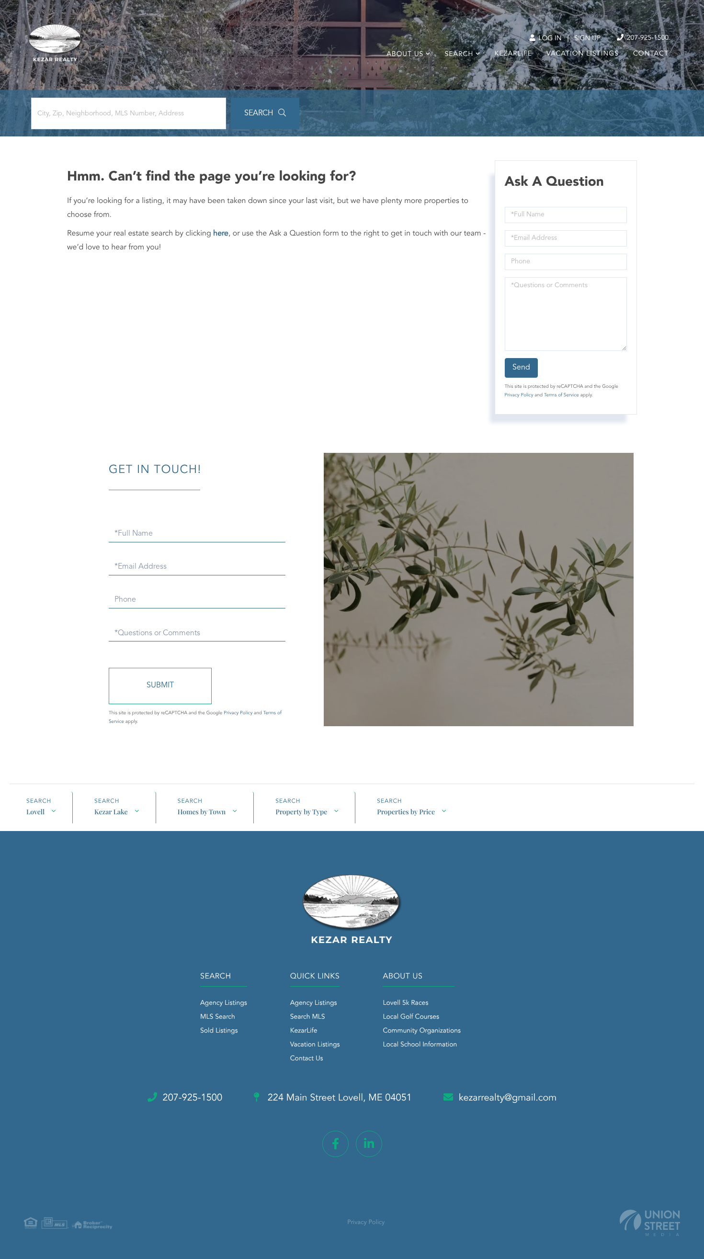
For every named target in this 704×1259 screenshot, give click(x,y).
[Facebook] (335, 1144)
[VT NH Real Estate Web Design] (650, 1223)
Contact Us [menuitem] (306, 1059)
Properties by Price (406, 811)
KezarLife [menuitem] (514, 54)
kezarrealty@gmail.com (508, 1098)
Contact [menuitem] (651, 54)
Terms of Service (561, 395)
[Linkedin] (369, 1144)
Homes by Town (202, 811)
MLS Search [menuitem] (217, 1017)
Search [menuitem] (458, 54)
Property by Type (301, 811)
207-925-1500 (647, 38)
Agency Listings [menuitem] (223, 1003)
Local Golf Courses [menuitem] (411, 1017)
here (220, 233)
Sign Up (587, 38)
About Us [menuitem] (404, 54)
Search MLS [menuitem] (307, 1017)
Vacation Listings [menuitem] (582, 54)
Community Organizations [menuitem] (422, 1031)
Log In (549, 38)
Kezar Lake (111, 811)
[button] (265, 113)
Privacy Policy (519, 395)
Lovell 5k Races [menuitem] (405, 1003)
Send (521, 367)
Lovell (35, 811)
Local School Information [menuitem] (420, 1045)
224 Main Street (338, 1098)
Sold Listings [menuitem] (219, 1031)
